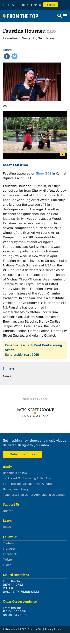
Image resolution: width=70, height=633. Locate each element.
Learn (8, 368)
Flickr (7, 565)
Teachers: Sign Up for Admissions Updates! (34, 494)
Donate (51, 5)
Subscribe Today (22, 454)
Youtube (8, 543)
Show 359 (44, 173)
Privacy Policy (53, 629)
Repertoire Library (16, 489)
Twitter (8, 559)
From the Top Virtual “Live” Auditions (29, 484)
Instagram (10, 548)
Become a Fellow (15, 473)
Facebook (10, 554)
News (7, 376)
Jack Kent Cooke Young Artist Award (28, 478)
